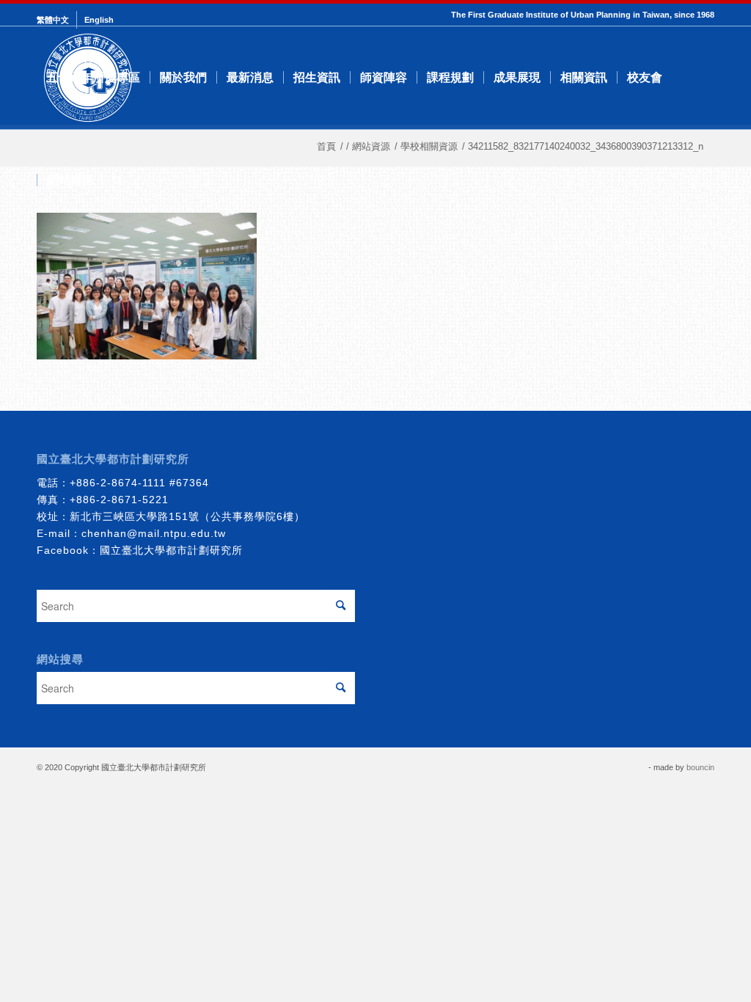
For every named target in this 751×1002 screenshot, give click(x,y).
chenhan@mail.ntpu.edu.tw (153, 533)
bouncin (700, 767)
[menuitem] (57, 20)
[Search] (117, 180)
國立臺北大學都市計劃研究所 (171, 550)
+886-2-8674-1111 (118, 483)
